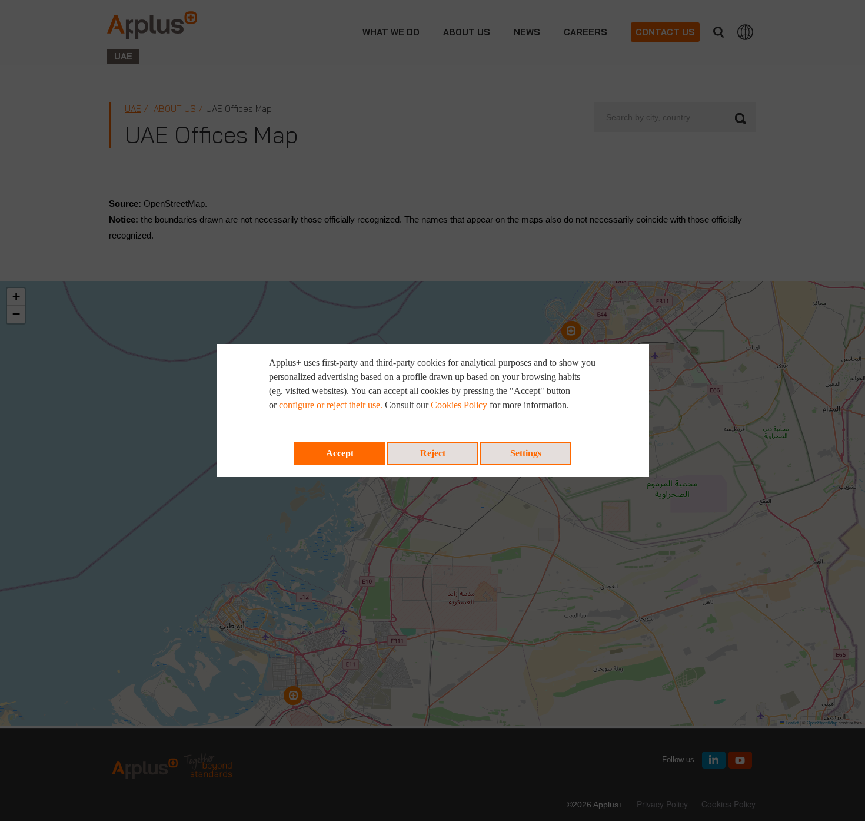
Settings (525, 453)
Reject (432, 453)
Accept (340, 453)
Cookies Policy (459, 405)
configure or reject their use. (330, 405)
